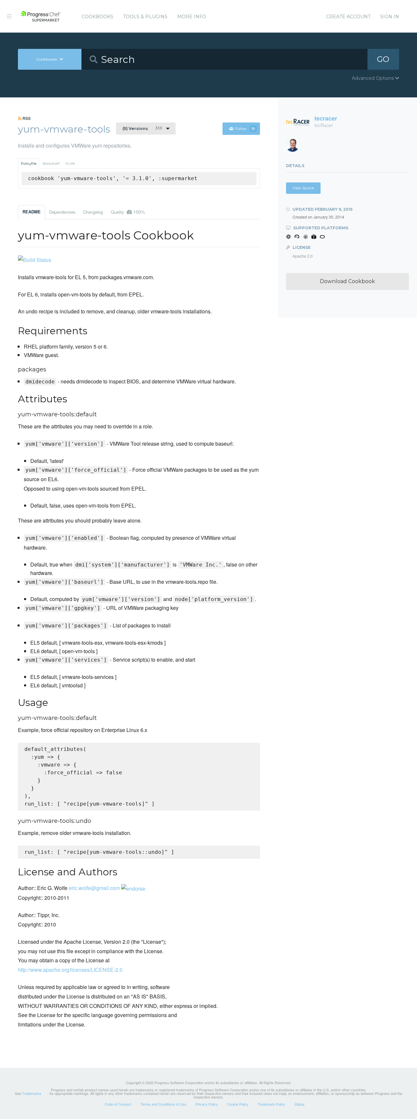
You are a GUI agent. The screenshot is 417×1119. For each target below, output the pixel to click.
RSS (26, 118)
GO (383, 59)
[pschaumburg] (295, 147)
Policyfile (28, 163)
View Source (303, 188)
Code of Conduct (118, 1104)
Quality (128, 211)
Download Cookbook (347, 281)
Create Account (348, 17)
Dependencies (62, 212)
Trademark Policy (271, 1104)
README (31, 212)
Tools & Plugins (145, 17)
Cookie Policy (238, 1104)
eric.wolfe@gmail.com (94, 888)
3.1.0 (142, 128)
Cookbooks (97, 17)
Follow (245, 128)
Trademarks (31, 1093)
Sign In (389, 17)
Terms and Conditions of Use (163, 1104)
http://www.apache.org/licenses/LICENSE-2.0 (70, 969)
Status (300, 1104)
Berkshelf (51, 163)
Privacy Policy (206, 1104)
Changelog (93, 212)
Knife (70, 163)
